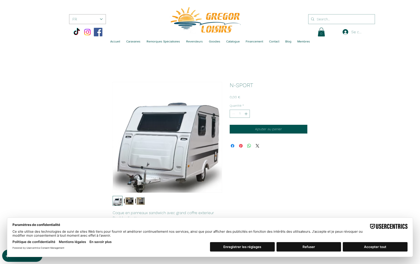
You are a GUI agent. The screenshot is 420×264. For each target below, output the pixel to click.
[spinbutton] (240, 114)
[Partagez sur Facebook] (232, 145)
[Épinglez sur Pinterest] (240, 145)
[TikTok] (76, 32)
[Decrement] (233, 114)
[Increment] (246, 114)
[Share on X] (257, 145)
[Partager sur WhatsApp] (249, 145)
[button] (321, 32)
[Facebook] (98, 32)
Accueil (118, 66)
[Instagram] (87, 32)
